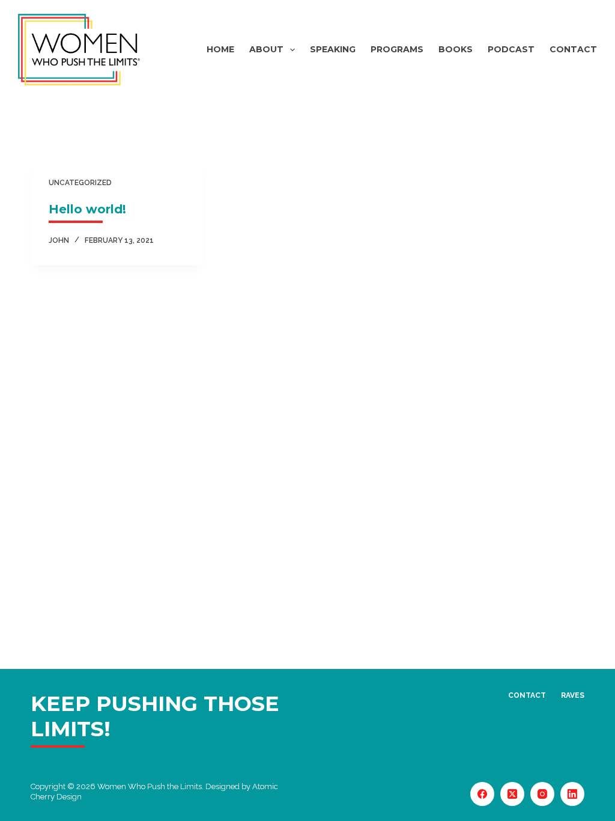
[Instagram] (542, 794)
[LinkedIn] (572, 794)
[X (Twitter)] (512, 794)
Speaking (333, 49)
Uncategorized (80, 183)
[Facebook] (482, 794)
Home (220, 49)
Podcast (511, 49)
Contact (573, 49)
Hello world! (87, 209)
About (266, 49)
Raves (572, 695)
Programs (397, 49)
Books (455, 49)
